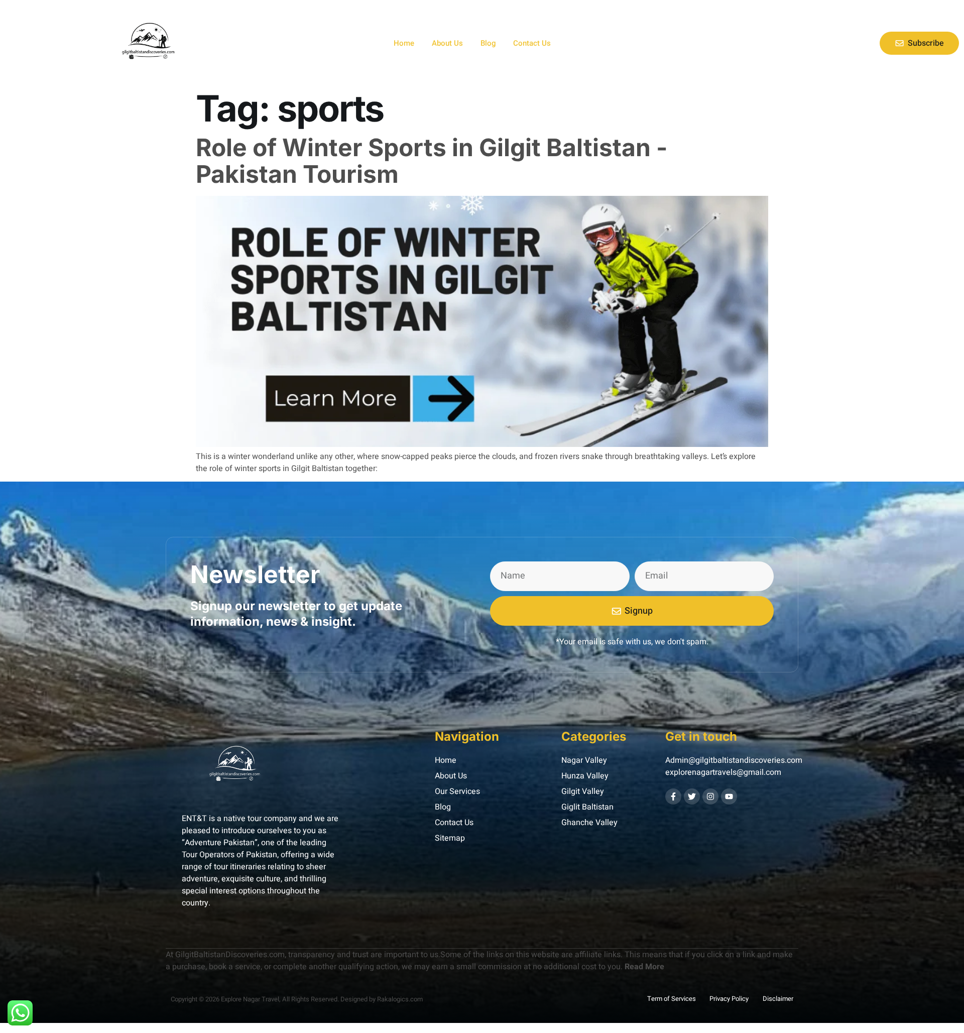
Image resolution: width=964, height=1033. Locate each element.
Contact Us (532, 43)
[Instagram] (710, 796)
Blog (488, 43)
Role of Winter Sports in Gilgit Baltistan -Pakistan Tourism (431, 161)
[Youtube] (729, 796)
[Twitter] (692, 796)
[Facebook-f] (673, 796)
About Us (447, 43)
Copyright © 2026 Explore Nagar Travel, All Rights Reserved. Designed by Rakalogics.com (297, 999)
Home (404, 43)
